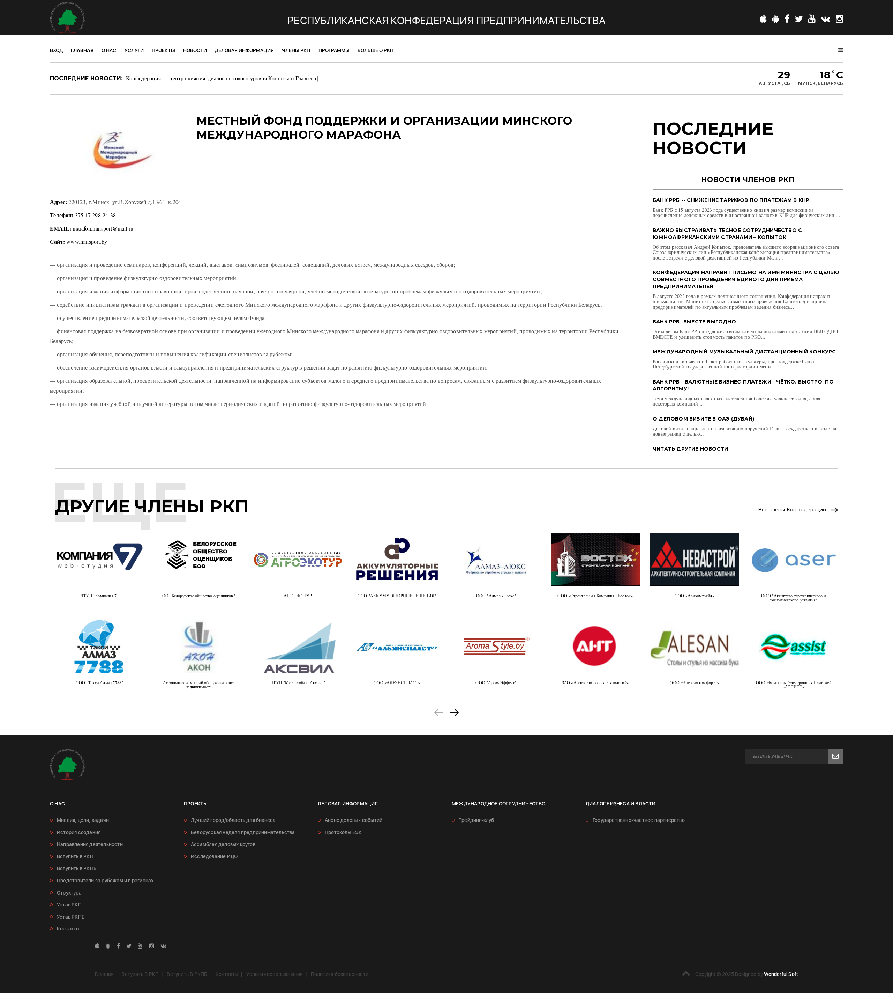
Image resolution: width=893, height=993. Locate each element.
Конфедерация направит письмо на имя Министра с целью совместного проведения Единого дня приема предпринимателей (746, 279)
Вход (56, 50)
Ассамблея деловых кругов (223, 844)
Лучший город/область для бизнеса (233, 820)
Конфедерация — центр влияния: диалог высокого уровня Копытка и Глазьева (221, 78)
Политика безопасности (339, 974)
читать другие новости (690, 449)
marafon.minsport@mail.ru (103, 228)
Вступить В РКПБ (187, 974)
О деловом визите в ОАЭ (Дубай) (703, 419)
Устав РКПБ (71, 917)
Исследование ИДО (214, 856)
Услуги (134, 50)
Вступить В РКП (140, 974)
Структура (69, 893)
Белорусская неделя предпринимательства (243, 832)
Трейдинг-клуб (476, 820)
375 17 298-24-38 (95, 215)
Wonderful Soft (781, 974)
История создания (78, 832)
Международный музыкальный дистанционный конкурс (744, 352)
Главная (82, 50)
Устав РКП (69, 904)
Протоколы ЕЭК (343, 832)
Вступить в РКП (75, 856)
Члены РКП (296, 50)
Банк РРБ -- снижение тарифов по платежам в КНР (731, 200)
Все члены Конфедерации (793, 510)
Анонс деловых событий (353, 820)
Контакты (68, 929)
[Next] (454, 711)
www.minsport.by (86, 241)
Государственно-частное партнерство (639, 820)
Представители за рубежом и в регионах (105, 880)
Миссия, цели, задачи (83, 820)
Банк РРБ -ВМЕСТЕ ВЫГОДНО (694, 322)
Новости (195, 50)
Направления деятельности (90, 844)
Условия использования (274, 974)
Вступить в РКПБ (77, 868)
